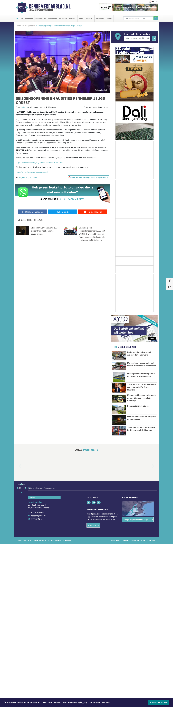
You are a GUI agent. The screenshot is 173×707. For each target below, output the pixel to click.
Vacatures (100, 18)
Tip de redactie (94, 212)
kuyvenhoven (31, 177)
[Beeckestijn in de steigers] (119, 409)
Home (20, 26)
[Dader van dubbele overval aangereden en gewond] (119, 355)
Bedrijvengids (40, 18)
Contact (109, 18)
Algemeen (29, 18)
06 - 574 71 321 (72, 199)
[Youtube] (93, 502)
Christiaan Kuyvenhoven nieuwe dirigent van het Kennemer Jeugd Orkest (44, 230)
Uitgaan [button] (89, 18)
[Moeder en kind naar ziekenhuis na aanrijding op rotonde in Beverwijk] (119, 398)
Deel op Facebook (34, 212)
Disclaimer (135, 540)
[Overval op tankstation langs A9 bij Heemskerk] (119, 420)
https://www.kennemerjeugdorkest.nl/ (32, 172)
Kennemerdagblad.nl (50, 6)
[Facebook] (88, 502)
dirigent (22, 177)
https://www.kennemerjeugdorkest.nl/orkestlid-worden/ (39, 162)
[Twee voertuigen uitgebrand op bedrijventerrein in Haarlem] (119, 431)
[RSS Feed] (98, 502)
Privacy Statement (148, 540)
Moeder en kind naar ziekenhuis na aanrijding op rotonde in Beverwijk (141, 398)
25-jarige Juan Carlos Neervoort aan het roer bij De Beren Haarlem (141, 387)
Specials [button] (72, 18)
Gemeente (52, 18)
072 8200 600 (37, 512)
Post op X (64, 212)
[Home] (17, 18)
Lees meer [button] (105, 702)
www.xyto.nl (36, 519)
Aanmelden (93, 525)
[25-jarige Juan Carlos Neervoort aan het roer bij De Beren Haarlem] (119, 388)
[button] (17, 466)
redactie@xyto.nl (38, 516)
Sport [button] (81, 18)
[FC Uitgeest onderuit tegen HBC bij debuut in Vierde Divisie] (119, 377)
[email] (169, 287)
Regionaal (63, 18)
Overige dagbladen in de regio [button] (135, 520)
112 (21, 18)
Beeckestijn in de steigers (138, 406)
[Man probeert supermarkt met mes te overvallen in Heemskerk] (119, 366)
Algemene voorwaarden (120, 540)
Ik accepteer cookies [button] (159, 702)
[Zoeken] (155, 18)
